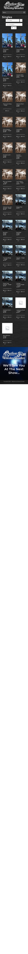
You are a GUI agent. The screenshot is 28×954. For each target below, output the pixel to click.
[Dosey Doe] (20, 199)
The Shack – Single (6, 50)
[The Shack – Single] (7, 40)
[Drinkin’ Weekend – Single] (20, 147)
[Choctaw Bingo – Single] (7, 250)
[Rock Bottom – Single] (7, 328)
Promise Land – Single (7, 155)
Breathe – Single (5, 233)
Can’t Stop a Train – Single (20, 182)
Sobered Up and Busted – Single (7, 207)
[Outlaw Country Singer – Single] (20, 276)
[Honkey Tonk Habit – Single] (20, 67)
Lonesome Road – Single (20, 310)
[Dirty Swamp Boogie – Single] (7, 122)
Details (10, 56)
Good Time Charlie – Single (7, 284)
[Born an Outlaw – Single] (7, 174)
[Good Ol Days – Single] (20, 40)
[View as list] (15, 28)
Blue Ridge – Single (6, 79)
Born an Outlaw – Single (7, 182)
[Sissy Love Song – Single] (7, 96)
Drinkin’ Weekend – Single (19, 156)
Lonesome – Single (19, 130)
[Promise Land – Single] (7, 147)
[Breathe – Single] (7, 225)
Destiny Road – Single (20, 104)
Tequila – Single (20, 257)
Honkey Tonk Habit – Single (20, 75)
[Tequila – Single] (20, 250)
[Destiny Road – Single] (20, 96)
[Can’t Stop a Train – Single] (20, 174)
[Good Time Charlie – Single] (7, 276)
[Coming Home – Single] (7, 302)
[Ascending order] (21, 20)
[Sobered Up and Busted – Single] (7, 199)
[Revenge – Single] (20, 225)
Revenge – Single (19, 233)
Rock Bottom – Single (7, 336)
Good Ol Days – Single (20, 50)
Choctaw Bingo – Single (7, 258)
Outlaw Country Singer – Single (20, 284)
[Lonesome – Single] (20, 122)
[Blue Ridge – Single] (7, 69)
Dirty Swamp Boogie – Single (7, 130)
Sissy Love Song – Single (7, 104)
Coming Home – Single (7, 310)
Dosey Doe (19, 207)
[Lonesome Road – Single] (20, 302)
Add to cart (5, 57)
